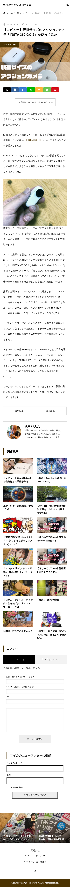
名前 (9, 775)
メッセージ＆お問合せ (35, 861)
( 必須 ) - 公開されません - (21, 687)
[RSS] (35, 870)
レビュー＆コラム (9, 45)
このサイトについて (35, 856)
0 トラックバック (51, 659)
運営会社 (35, 850)
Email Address (14, 763)
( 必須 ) (20, 677)
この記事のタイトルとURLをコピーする (35, 102)
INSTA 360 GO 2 (34, 140)
